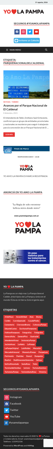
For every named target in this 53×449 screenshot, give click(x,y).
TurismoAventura (39, 368)
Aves (31, 317)
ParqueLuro (43, 352)
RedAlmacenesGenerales (23, 360)
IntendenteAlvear (12, 340)
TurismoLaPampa (11, 372)
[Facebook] (17, 32)
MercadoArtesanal (12, 352)
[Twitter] (30, 32)
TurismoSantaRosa (28, 372)
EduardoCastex (11, 329)
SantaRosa (26, 364)
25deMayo (9, 317)
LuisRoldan (25, 348)
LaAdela (21, 344)
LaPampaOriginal (12, 348)
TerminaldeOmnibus (13, 368)
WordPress (18, 445)
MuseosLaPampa (29, 352)
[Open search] (46, 50)
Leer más (8, 133)
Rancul (29, 356)
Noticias (6, 102)
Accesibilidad (21, 317)
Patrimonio (9, 356)
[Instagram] (23, 32)
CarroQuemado (19, 321)
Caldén (7, 321)
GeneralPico (22, 336)
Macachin (37, 348)
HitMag (30, 445)
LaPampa (31, 344)
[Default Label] (36, 32)
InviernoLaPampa (28, 340)
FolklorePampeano (12, 332)
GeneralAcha (10, 336)
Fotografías (27, 332)
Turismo (15, 102)
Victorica (42, 372)
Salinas (39, 360)
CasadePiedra (33, 321)
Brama (38, 317)
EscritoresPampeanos (28, 329)
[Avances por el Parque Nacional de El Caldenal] (26, 84)
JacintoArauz (10, 344)
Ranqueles (39, 356)
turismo (27, 368)
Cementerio (9, 325)
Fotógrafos (38, 332)
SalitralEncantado (12, 364)
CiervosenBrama (23, 325)
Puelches (20, 356)
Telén (35, 364)
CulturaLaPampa (39, 325)
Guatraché (34, 336)
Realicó (8, 360)
